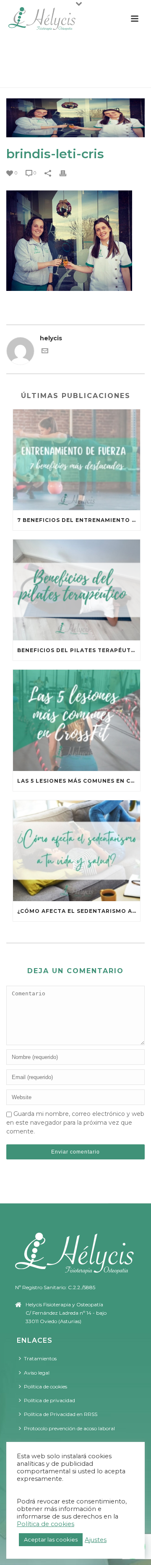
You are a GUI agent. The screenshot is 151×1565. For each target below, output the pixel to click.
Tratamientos (40, 1358)
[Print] (67, 172)
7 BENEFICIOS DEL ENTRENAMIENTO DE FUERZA (78, 520)
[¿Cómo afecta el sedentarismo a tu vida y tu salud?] (76, 850)
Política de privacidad (49, 1400)
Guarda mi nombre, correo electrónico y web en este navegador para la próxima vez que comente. (75, 1122)
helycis (51, 338)
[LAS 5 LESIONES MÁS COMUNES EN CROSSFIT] (76, 720)
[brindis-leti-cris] (75, 117)
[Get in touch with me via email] (45, 352)
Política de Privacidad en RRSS (60, 1414)
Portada (20, 77)
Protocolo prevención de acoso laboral (69, 1428)
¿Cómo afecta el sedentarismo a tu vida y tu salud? (78, 911)
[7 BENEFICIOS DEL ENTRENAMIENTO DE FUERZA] (76, 459)
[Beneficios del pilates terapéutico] (76, 590)
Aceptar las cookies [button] (51, 1539)
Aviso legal (36, 1373)
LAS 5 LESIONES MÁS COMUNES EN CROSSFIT (78, 781)
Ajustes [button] (96, 1540)
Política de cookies (45, 1386)
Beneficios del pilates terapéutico (78, 650)
